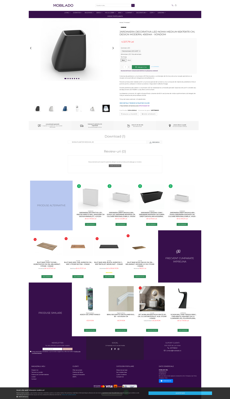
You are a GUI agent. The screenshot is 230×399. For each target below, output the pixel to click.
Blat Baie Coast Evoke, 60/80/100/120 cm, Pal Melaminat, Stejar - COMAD (47, 264)
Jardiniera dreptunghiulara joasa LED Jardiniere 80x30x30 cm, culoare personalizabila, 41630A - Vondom (121, 214)
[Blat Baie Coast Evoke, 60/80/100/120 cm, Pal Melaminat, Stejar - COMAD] (47, 246)
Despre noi (34, 370)
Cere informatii (149, 114)
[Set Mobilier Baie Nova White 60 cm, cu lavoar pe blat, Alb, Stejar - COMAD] (152, 298)
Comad (47, 260)
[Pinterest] (115, 349)
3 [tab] (70, 78)
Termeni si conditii (37, 372)
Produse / (127, 22)
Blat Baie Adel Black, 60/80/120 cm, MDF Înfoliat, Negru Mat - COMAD (109, 263)
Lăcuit (129, 60)
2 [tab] (68, 78)
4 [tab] (72, 78)
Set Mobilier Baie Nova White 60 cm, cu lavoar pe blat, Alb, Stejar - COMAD (152, 316)
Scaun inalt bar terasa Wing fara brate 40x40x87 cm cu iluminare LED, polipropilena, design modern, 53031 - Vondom (183, 316)
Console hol (120, 377)
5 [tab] (74, 78)
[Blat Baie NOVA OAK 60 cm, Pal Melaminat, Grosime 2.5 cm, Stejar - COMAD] (140, 246)
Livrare (33, 377)
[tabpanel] (72, 49)
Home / (121, 22)
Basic (123, 60)
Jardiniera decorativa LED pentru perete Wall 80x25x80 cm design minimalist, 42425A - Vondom (90, 214)
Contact (33, 379)
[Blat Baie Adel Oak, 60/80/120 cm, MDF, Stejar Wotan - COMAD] (78, 246)
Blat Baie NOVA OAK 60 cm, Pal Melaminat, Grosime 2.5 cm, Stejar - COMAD (140, 264)
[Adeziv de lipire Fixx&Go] (90, 298)
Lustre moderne (121, 374)
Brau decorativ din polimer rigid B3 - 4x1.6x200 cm (121, 315)
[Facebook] (111, 349)
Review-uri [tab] (115, 151)
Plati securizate (77, 370)
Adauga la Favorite (129, 114)
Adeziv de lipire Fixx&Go (90, 314)
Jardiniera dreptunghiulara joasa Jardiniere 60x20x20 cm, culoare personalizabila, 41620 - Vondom (182, 214)
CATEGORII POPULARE (125, 366)
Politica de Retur (78, 372)
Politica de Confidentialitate (40, 374)
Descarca (155, 142)
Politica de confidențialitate (69, 394)
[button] (80, 397)
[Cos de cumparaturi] (175, 5)
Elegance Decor (90, 313)
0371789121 (173, 348)
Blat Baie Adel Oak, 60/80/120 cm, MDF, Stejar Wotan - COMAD (78, 263)
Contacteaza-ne (167, 380)
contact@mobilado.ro (173, 350)
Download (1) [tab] (115, 136)
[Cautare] (133, 5)
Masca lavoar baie (121, 370)
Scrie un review (115, 165)
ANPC (74, 377)
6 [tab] (76, 78)
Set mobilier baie (121, 372)
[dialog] (115, 393)
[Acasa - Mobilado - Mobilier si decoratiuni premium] (63, 5)
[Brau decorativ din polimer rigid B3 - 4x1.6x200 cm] (121, 298)
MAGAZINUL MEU (38, 366)
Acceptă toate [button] (180, 393)
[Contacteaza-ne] (172, 5)
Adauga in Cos (142, 67)
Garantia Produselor (79, 374)
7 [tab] (78, 78)
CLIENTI (76, 366)
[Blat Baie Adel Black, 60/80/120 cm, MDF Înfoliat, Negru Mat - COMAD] (109, 246)
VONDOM (90, 211)
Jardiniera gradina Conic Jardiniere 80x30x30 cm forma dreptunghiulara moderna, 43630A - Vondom (151, 214)
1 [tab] (65, 78)
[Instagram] (118, 349)
